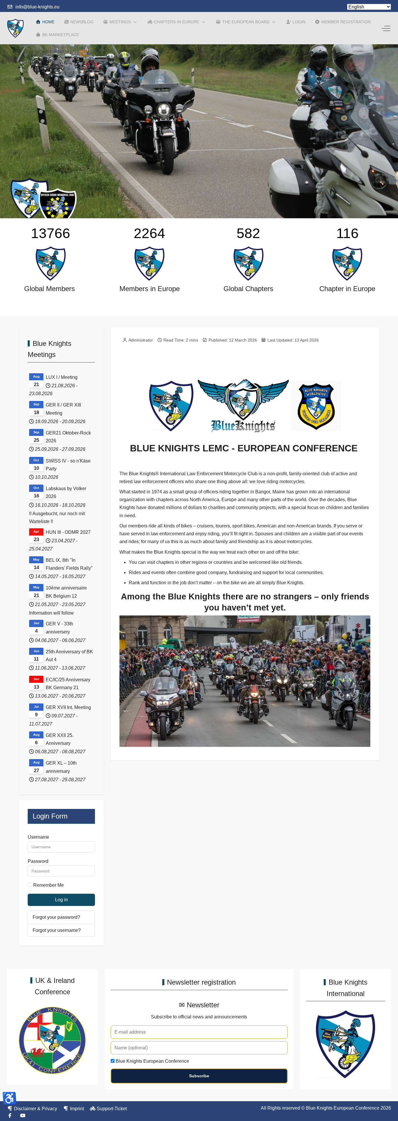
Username (38, 837)
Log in (61, 899)
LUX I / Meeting (62, 377)
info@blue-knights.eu (37, 6)
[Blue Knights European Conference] (15, 28)
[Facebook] (10, 1115)
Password (38, 861)
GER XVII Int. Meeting (68, 707)
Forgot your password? (56, 917)
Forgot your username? (57, 930)
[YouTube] (23, 1115)
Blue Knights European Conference (152, 1061)
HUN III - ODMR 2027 (68, 532)
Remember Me (48, 885)
